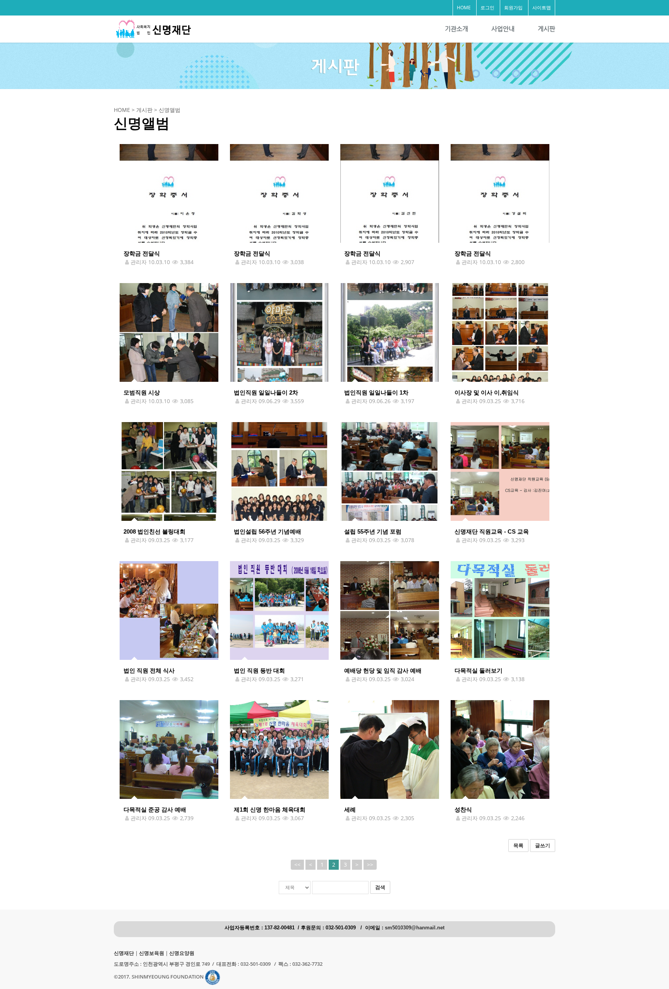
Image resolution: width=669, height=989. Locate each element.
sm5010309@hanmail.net (414, 928)
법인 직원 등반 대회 (259, 670)
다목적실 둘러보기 (479, 670)
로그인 (487, 7)
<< (297, 864)
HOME (464, 7)
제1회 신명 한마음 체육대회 (269, 809)
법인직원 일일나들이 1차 (376, 392)
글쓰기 (542, 845)
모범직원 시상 (142, 392)
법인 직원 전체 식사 (149, 670)
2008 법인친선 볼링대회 (154, 531)
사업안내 (503, 29)
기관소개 (456, 29)
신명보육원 (151, 953)
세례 (350, 809)
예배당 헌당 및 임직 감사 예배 (383, 670)
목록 (518, 845)
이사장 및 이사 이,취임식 (487, 392)
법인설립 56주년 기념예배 (267, 531)
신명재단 (124, 953)
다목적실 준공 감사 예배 (155, 809)
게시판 (546, 29)
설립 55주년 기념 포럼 (372, 531)
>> (370, 864)
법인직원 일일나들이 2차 (266, 392)
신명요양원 (181, 953)
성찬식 (463, 809)
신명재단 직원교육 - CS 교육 (492, 531)
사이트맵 (541, 7)
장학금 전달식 (142, 253)
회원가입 (513, 7)
